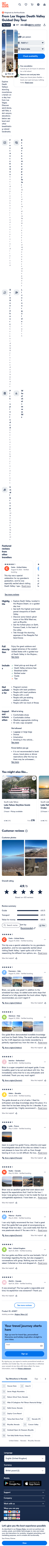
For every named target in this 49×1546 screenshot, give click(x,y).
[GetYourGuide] (5, 4)
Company (8, 1498)
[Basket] (32, 5)
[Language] (38, 4)
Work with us (9, 1504)
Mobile (7, 1478)
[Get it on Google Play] (13, 1483)
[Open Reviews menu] (45, 939)
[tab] (16, 1379)
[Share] (45, 25)
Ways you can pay (11, 1508)
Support (7, 1492)
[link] (19, 800)
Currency (8, 1465)
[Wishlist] (26, 5)
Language (8, 1453)
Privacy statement (24, 1369)
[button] (21, 24)
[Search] (20, 4)
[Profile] (44, 5)
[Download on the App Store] (32, 1483)
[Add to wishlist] (34, 778)
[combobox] (28, 928)
